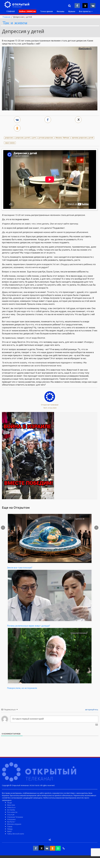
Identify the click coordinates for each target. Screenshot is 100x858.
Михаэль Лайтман (62, 138)
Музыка (71, 11)
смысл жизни (10, 143)
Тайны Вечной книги (15, 834)
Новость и (11, 807)
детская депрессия (46, 138)
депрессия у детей (22, 138)
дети (34, 138)
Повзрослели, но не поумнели (22, 688)
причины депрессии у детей (82, 138)
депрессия (9, 138)
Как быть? (11, 822)
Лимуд (9, 829)
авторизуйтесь (91, 710)
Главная (6, 17)
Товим (9, 826)
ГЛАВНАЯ (11, 11)
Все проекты (85, 11)
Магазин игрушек (14, 824)
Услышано (11, 819)
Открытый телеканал (49, 405)
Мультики (11, 805)
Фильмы (60, 11)
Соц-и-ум (10, 814)
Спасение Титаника (15, 817)
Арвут (9, 831)
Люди (9, 802)
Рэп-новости (12, 812)
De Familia (11, 810)
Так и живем (15, 23)
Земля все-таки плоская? (19, 567)
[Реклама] (28, 455)
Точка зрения (46, 11)
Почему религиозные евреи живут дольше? (28, 626)
